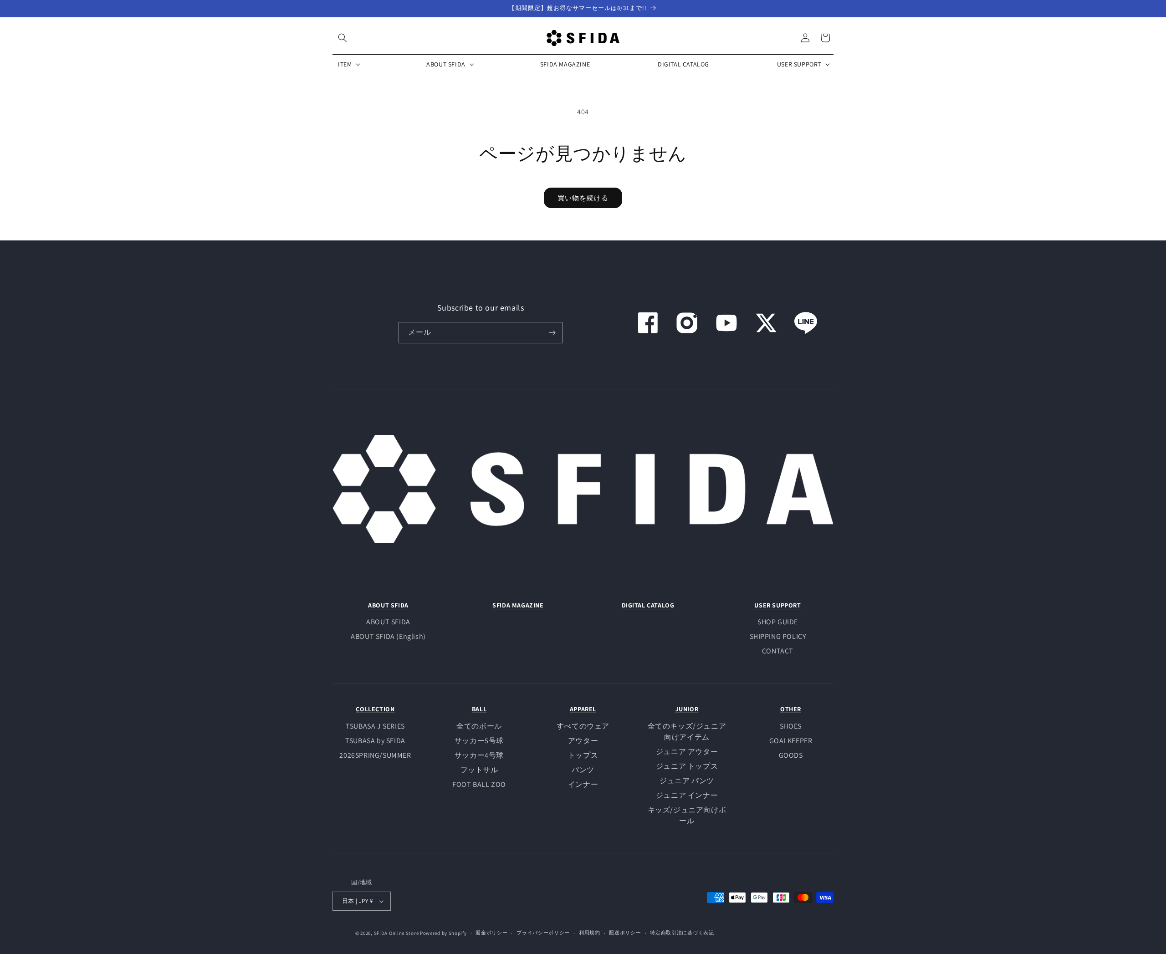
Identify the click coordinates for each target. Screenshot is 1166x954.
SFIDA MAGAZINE (517, 605)
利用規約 (589, 932)
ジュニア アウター (687, 751)
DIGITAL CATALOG (648, 605)
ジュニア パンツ (687, 781)
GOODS (791, 755)
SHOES (791, 726)
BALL (479, 709)
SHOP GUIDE (777, 622)
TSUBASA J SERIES (375, 726)
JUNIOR (687, 709)
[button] (342, 38)
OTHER (790, 709)
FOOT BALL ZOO (479, 784)
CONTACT (777, 651)
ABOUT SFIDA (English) (388, 636)
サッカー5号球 (479, 740)
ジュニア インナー (687, 795)
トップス (583, 755)
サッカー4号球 (479, 755)
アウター (583, 740)
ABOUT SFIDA (388, 605)
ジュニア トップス (687, 766)
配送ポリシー (625, 932)
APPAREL (583, 709)
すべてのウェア (583, 726)
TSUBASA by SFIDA (375, 740)
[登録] (552, 332)
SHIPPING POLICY (778, 636)
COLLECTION (375, 709)
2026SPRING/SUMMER (375, 755)
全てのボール (479, 726)
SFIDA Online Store (396, 933)
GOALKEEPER (791, 740)
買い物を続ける (583, 198)
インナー (583, 784)
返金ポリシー (491, 932)
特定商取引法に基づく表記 (682, 932)
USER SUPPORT (777, 605)
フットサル (479, 770)
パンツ (583, 770)
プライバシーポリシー (543, 932)
